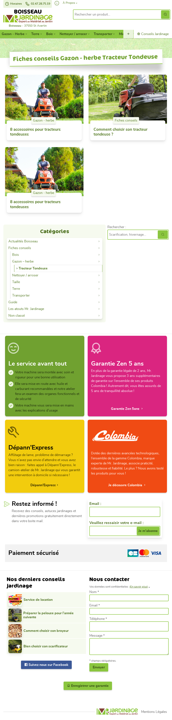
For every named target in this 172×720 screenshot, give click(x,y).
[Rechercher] (163, 234)
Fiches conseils (126, 120)
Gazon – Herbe (13, 34)
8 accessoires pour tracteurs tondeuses (35, 132)
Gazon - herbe (43, 120)
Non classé (16, 315)
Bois (49, 34)
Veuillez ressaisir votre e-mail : (116, 523)
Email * (94, 605)
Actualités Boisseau (23, 241)
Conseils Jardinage (154, 34)
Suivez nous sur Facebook (48, 664)
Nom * (94, 592)
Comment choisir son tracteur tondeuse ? (120, 132)
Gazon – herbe (23, 261)
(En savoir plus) (138, 586)
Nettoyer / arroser (73, 34)
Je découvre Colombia (125, 485)
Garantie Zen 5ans (125, 408)
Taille (16, 282)
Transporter (103, 34)
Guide (12, 302)
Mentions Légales (154, 711)
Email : (95, 504)
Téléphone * (98, 619)
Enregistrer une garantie (89, 685)
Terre (35, 34)
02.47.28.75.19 (40, 3)
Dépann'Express (43, 485)
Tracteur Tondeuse (33, 268)
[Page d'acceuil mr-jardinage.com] (117, 712)
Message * (97, 635)
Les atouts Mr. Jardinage (26, 309)
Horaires (15, 3)
